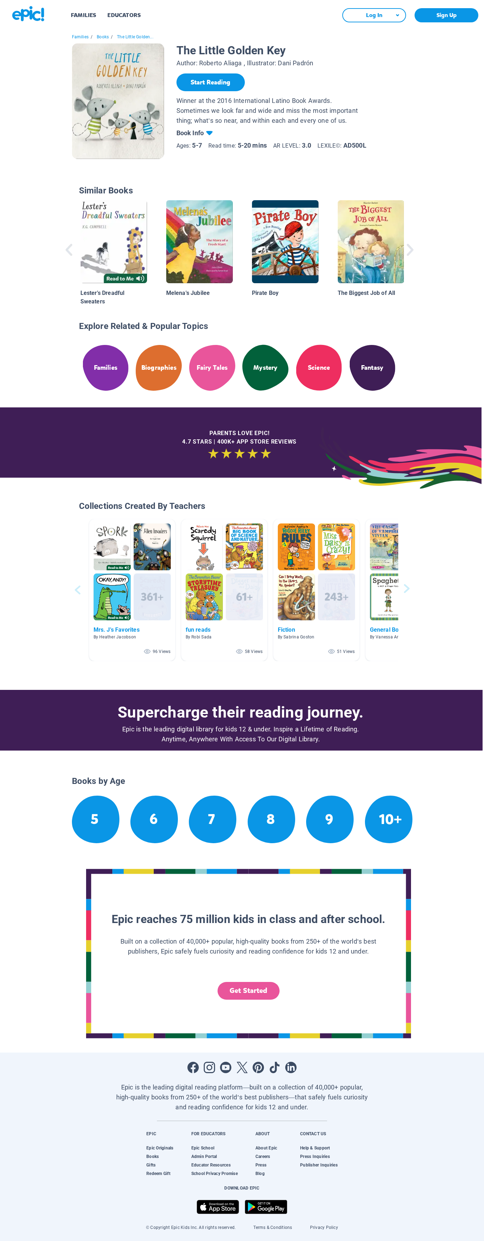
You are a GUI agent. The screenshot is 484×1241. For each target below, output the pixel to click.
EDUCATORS (124, 15)
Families (80, 36)
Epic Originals (159, 1148)
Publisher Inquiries (319, 1165)
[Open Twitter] (242, 1067)
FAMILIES (83, 15)
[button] (132, 590)
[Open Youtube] (225, 1067)
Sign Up (447, 15)
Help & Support (315, 1148)
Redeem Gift (158, 1173)
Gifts (151, 1165)
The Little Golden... (135, 36)
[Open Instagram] (209, 1067)
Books (103, 36)
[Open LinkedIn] (291, 1067)
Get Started (248, 990)
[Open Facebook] (193, 1067)
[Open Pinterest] (258, 1067)
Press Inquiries (315, 1156)
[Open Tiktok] (274, 1067)
